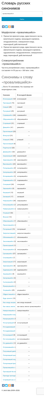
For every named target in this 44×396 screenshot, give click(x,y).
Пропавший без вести (10, 371)
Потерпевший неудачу (11, 359)
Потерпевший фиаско (10, 363)
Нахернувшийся (8, 318)
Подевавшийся (8, 180)
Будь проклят (7, 298)
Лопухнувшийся (8, 249)
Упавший (6, 139)
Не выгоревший (8, 323)
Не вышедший (8, 335)
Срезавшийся (7, 253)
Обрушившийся (8, 119)
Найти (22, 19)
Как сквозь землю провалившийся (15, 306)
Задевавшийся (8, 270)
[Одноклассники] (9, 26)
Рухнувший (7, 111)
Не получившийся (9, 339)
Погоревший (7, 229)
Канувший (6, 192)
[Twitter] (6, 26)
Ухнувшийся (7, 290)
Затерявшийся (8, 172)
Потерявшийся (8, 168)
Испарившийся (8, 176)
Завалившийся (8, 160)
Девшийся (6, 127)
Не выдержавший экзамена (12, 331)
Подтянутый (7, 148)
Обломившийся (8, 237)
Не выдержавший (9, 327)
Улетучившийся (8, 205)
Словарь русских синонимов (16, 5)
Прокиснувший (8, 245)
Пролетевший (8, 131)
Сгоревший (7, 123)
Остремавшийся (8, 347)
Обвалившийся (8, 221)
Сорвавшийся (8, 115)
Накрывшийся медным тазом (13, 314)
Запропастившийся (9, 233)
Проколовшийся (8, 225)
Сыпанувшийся (8, 282)
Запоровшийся (8, 278)
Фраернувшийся (8, 286)
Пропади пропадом (10, 375)
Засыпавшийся (8, 241)
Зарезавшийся (8, 266)
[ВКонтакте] (3, 26)
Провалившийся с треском (12, 367)
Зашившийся (7, 274)
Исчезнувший (7, 99)
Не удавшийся (8, 343)
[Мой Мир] (12, 26)
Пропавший (7, 103)
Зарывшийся (7, 188)
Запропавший (8, 262)
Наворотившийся (9, 310)
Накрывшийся (8, 200)
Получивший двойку (10, 351)
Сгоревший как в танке (11, 380)
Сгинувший (7, 184)
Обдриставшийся (9, 294)
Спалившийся (8, 257)
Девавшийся (7, 152)
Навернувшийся (8, 209)
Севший (6, 107)
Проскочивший (8, 143)
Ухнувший (6, 213)
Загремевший (7, 156)
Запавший (6, 196)
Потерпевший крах (9, 355)
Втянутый (6, 135)
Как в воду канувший (10, 302)
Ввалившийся (7, 164)
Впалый (5, 217)
